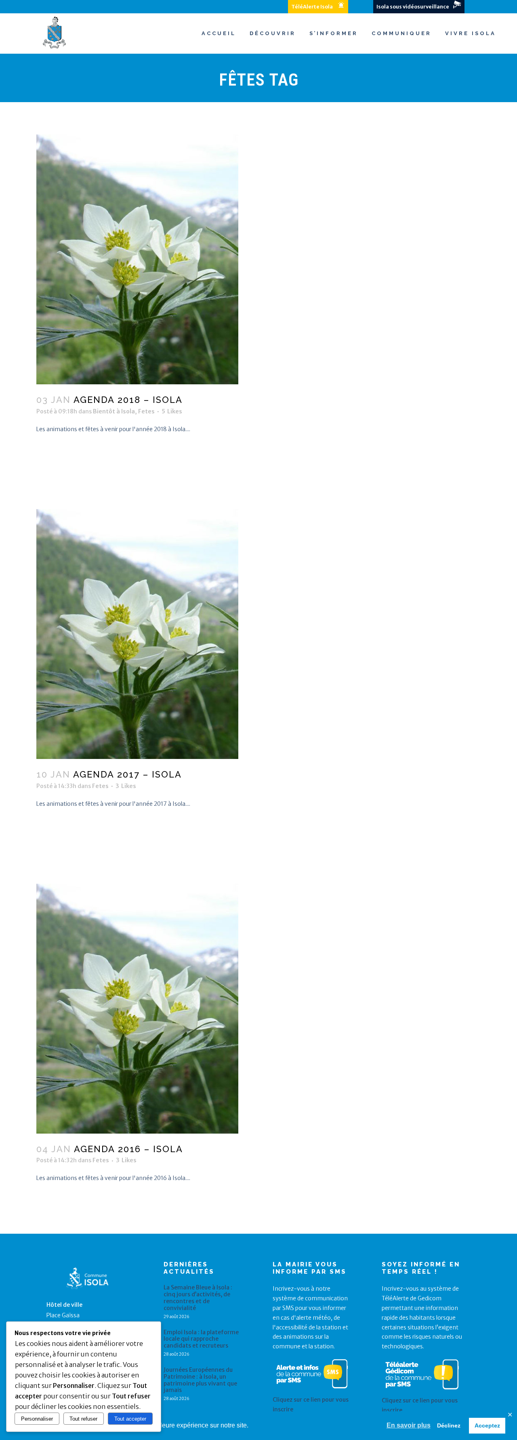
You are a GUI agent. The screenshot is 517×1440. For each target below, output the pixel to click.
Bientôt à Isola (114, 411)
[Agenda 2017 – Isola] (258, 634)
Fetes (146, 411)
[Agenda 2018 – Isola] (258, 259)
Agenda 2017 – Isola (127, 774)
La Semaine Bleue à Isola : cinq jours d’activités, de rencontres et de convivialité (198, 1297)
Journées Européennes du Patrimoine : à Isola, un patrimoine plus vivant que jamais (200, 1380)
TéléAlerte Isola (312, 6)
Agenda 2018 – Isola (128, 399)
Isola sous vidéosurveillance (412, 6)
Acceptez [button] (487, 1425)
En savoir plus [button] (409, 1425)
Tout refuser (83, 1419)
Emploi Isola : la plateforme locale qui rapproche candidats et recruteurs (201, 1339)
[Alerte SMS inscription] (312, 1390)
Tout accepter (130, 1419)
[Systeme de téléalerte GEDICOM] (422, 1391)
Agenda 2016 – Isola (128, 1149)
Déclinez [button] (448, 1425)
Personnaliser (37, 1419)
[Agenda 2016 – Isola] (258, 1009)
